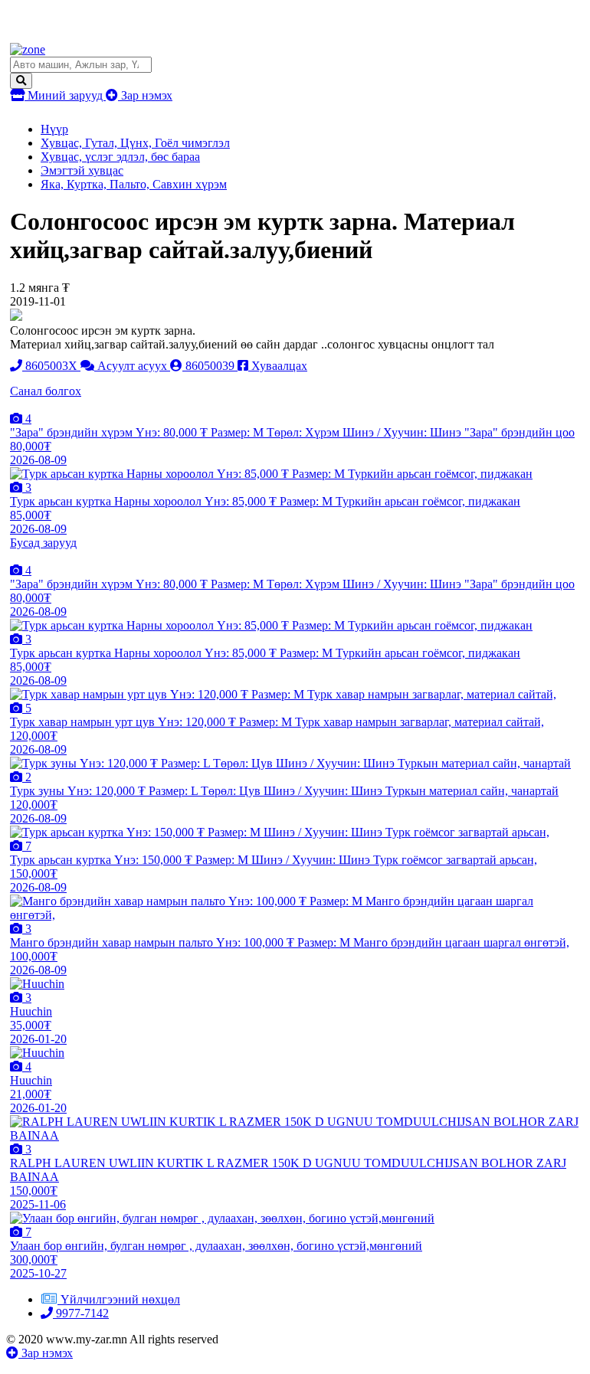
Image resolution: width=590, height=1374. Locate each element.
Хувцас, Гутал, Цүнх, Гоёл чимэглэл (135, 142)
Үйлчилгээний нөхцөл (120, 1299)
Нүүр (54, 129)
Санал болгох (45, 390)
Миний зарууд (65, 95)
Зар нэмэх (145, 95)
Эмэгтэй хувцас (82, 170)
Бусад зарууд (43, 542)
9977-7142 (81, 1313)
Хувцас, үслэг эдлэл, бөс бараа (120, 156)
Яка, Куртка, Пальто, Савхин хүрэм (134, 184)
